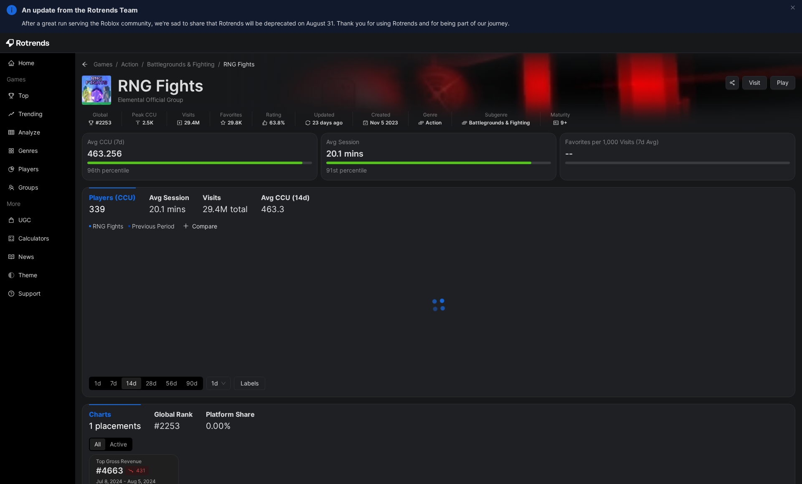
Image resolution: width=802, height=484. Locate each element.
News (26, 256)
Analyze (29, 132)
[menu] (37, 178)
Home (26, 62)
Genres (28, 150)
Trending (30, 113)
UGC (24, 219)
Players (28, 168)
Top (23, 95)
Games (103, 64)
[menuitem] (38, 63)
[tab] (112, 204)
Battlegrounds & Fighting (181, 64)
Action (129, 64)
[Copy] (732, 82)
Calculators (33, 238)
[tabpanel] (438, 305)
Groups (28, 187)
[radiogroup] (146, 383)
